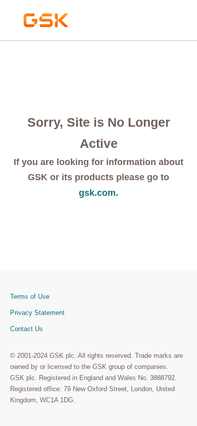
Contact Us (26, 329)
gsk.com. (98, 193)
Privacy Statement (37, 312)
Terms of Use (30, 296)
